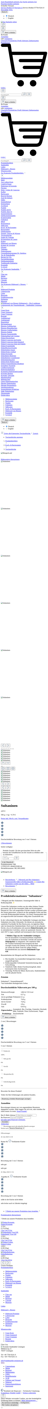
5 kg (6, 1230)
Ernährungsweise (11, 1321)
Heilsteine (8, 1323)
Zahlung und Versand (13, 1380)
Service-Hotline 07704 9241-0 (12, 8)
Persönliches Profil (15, 41)
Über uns (8, 1294)
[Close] (2, 766)
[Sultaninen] (5, 461)
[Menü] (3, 90)
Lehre (7, 1318)
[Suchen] (3, 25)
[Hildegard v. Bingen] (24, 305)
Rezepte (8, 1339)
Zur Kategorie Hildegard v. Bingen (13, 284)
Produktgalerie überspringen (11, 1215)
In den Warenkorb (7, 862)
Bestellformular (10, 1376)
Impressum (9, 1386)
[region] (24, 630)
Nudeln (8, 403)
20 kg (10, 1260)
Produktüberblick (7, 1267)
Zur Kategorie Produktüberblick (12, 173)
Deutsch (11, 16)
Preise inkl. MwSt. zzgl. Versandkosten (14, 818)
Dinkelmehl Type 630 (8, 1234)
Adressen (25, 41)
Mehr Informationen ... (29, 1400)
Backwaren (9, 401)
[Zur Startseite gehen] (9, 22)
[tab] (24, 882)
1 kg (2, 1230)
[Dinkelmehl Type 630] (10, 1232)
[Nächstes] (8, 745)
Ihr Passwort (5, 1117)
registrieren (8, 39)
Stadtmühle (5, 1291)
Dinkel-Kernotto (7, 1224)
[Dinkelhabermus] (8, 1252)
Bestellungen (5, 43)
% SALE (8, 415)
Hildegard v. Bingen (8, 1310)
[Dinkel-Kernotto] (8, 1222)
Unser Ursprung (11, 1337)
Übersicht (4, 41)
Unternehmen (10, 1366)
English (11, 18)
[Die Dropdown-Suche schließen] (29, 94)
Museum (8, 1302)
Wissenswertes (6, 1329)
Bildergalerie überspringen (10, 459)
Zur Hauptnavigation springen (19, 3)
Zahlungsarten (34, 41)
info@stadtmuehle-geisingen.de (12, 1361)
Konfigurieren (25, 1403)
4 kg (6, 1260)
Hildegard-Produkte (12, 1314)
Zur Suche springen (27, 2)
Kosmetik (8, 413)
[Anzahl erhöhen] (16, 858)
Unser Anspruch (11, 1335)
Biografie (8, 1320)
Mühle (7, 1296)
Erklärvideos (9, 1341)
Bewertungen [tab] (10, 886)
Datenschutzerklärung (13, 1384)
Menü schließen (10, 32)
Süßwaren (9, 407)
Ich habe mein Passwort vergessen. (13, 1120)
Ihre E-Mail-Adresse (8, 1115)
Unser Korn (9, 1333)
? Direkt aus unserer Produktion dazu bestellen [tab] (22, 1211)
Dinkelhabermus (7, 1254)
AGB (7, 1378)
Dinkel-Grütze (6, 1244)
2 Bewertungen (6, 843)
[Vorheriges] (3, 745)
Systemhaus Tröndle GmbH (11, 1393)
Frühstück (8, 405)
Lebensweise (10, 1316)
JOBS (7, 1374)
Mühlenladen (10, 1372)
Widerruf (8, 1382)
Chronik (8, 1300)
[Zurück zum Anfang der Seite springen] (3, 1396)
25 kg (10, 1230)
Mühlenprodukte (11, 399)
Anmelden (4, 37)
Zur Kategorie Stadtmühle (10, 269)
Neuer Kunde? (22, 1111)
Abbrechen (5, 1124)
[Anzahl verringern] (5, 858)
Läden (3, 1306)
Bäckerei (8, 1298)
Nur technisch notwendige (10, 1403)
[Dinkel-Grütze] (7, 1242)
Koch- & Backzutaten (13, 409)
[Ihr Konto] (3, 28)
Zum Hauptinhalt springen (10, 2)
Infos (2, 1363)
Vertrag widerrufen (29, 1393)
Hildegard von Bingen (13, 411)
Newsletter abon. (7, 10)
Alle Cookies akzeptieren (10, 1405)
